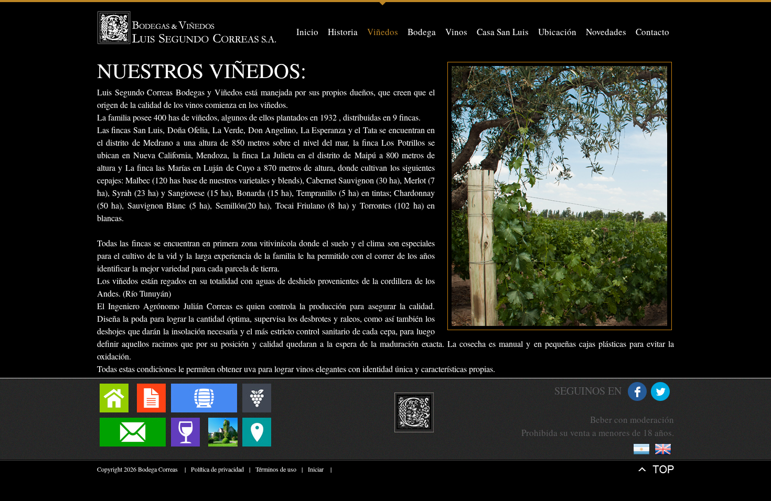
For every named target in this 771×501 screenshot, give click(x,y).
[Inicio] (114, 398)
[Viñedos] (256, 398)
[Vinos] (185, 432)
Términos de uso (275, 469)
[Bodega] (204, 398)
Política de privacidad (217, 469)
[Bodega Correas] (187, 27)
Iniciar (316, 469)
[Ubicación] (256, 432)
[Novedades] (151, 398)
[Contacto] (133, 432)
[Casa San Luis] (223, 432)
